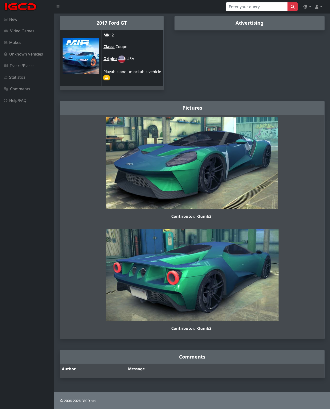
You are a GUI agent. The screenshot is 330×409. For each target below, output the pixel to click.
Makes (15, 42)
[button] (307, 7)
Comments (20, 89)
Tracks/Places (22, 65)
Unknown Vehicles (26, 54)
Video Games (22, 31)
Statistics (17, 77)
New (13, 19)
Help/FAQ (18, 100)
